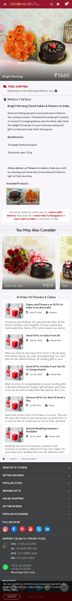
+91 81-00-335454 (21, 565)
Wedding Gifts (12, 490)
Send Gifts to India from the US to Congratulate (45, 368)
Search (51, 4)
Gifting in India (12, 506)
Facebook (14, 529)
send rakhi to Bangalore (48, 215)
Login (58, 4)
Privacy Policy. (10, 590)
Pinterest (22, 529)
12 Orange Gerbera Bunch (31, 200)
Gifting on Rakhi (13, 475)
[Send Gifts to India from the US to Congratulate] (14, 379)
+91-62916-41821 (25, 558)
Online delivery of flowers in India (27, 168)
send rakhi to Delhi (25, 219)
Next (69, 262)
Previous (2, 262)
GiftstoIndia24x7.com (24, 4)
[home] (4, 459)
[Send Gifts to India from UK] (14, 348)
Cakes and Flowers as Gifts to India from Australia (44, 306)
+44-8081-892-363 (26, 548)
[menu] (5, 4)
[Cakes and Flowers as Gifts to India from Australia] (14, 317)
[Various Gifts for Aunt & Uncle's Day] (14, 410)
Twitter (39, 529)
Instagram (5, 529)
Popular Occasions (15, 514)
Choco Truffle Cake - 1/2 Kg (15, 200)
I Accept (11, 596)
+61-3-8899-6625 (27, 553)
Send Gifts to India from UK (43, 335)
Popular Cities (12, 483)
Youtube (30, 529)
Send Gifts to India (15, 467)
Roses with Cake (14, 285)
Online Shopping (13, 498)
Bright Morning (13, 76)
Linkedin (47, 529)
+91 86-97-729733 (21, 569)
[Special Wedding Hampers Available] (14, 441)
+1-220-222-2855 (26, 544)
